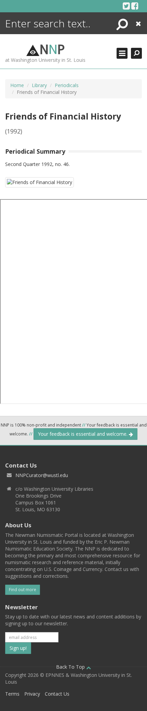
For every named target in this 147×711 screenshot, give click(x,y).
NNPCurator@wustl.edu (41, 475)
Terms (12, 694)
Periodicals (67, 85)
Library (39, 85)
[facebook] (134, 6)
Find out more (22, 589)
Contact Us (57, 694)
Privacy (32, 694)
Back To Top (71, 667)
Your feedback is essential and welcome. (83, 434)
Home (17, 85)
